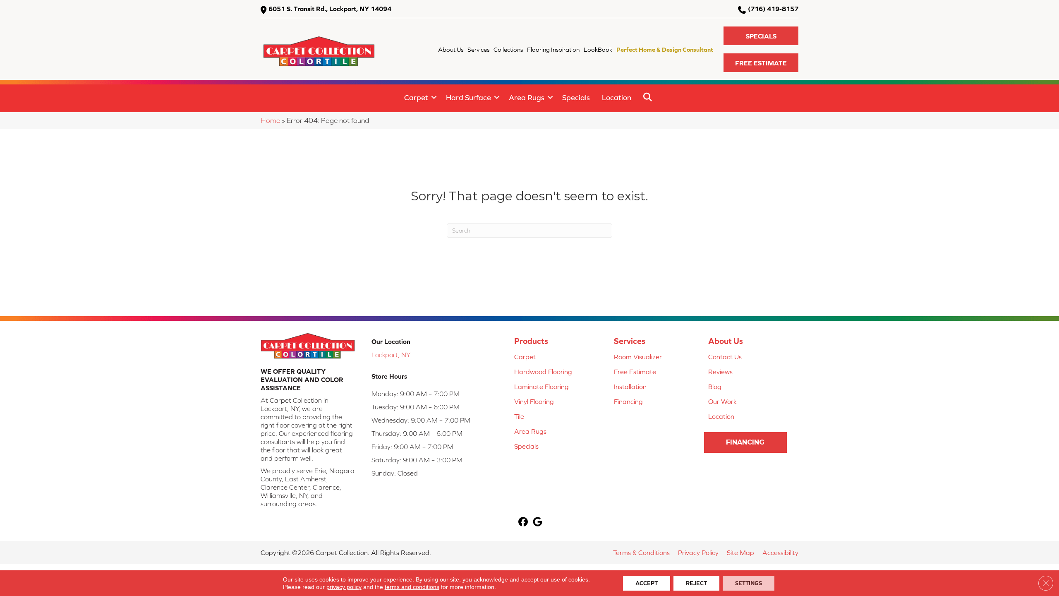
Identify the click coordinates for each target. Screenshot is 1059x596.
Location (616, 97)
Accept (646, 583)
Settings (748, 583)
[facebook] (523, 523)
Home (270, 120)
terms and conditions (412, 587)
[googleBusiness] (538, 523)
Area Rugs (526, 97)
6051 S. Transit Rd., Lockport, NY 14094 (329, 8)
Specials (576, 97)
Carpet (416, 97)
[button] (761, 35)
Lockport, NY (390, 354)
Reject (696, 583)
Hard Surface (468, 97)
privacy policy (344, 587)
